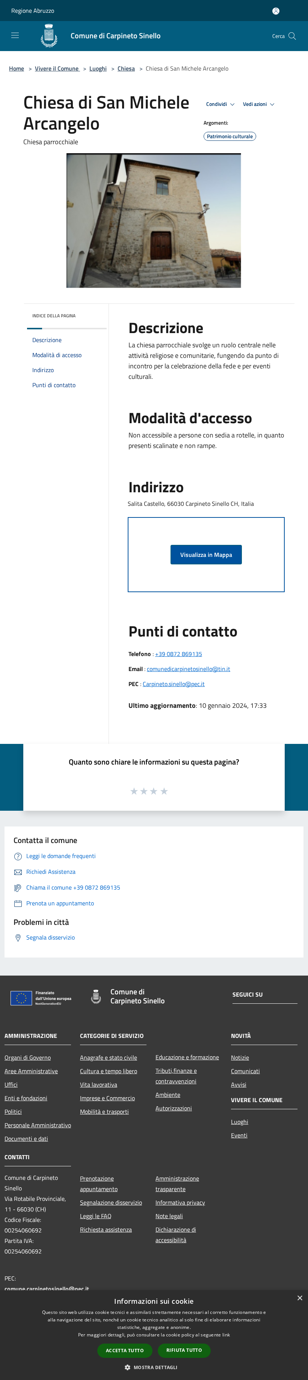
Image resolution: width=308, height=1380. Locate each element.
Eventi (239, 1135)
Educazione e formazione (187, 1057)
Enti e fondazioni (26, 1097)
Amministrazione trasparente (177, 1183)
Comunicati (245, 1070)
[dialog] (154, 1335)
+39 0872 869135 (178, 653)
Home (16, 68)
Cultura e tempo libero (108, 1070)
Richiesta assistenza (106, 1229)
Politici (13, 1111)
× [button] (299, 1298)
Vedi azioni (255, 104)
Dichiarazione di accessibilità (176, 1234)
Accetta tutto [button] (125, 1350)
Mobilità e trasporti (104, 1111)
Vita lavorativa (98, 1084)
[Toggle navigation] (15, 35)
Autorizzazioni (174, 1108)
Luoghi (98, 68)
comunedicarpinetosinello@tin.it (188, 668)
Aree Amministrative (31, 1070)
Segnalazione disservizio (111, 1202)
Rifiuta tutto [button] (184, 1350)
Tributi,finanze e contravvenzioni (176, 1076)
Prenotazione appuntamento (99, 1183)
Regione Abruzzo (32, 10)
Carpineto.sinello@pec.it (174, 683)
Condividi (217, 104)
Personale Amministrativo (38, 1125)
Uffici (11, 1084)
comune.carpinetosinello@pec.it (47, 1288)
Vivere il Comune (57, 68)
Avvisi (238, 1084)
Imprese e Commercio (107, 1097)
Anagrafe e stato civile (108, 1057)
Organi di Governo (28, 1057)
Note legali (169, 1215)
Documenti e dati (26, 1138)
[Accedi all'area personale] (276, 11)
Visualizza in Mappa (206, 554)
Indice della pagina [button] (53, 315)
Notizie (240, 1057)
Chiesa (126, 68)
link (226, 1335)
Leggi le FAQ (96, 1215)
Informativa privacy (180, 1202)
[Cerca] (292, 36)
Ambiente (168, 1094)
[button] (153, 1367)
